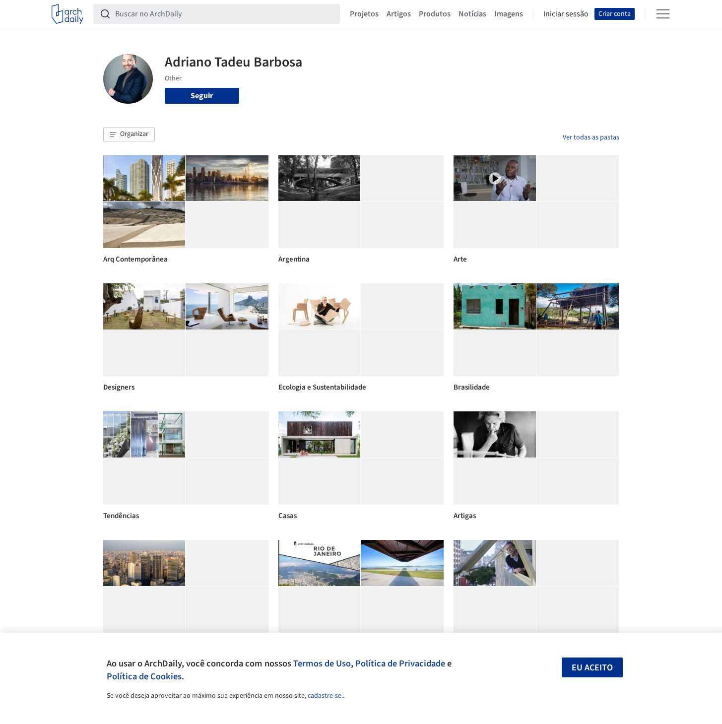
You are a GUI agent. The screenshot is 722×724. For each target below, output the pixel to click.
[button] (129, 134)
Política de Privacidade (400, 663)
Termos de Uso (322, 663)
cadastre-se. (325, 696)
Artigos (399, 13)
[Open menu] (663, 14)
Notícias (472, 13)
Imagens (508, 13)
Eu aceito (592, 667)
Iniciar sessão (566, 13)
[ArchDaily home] (67, 14)
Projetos (364, 13)
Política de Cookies (144, 676)
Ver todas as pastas (591, 137)
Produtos (435, 13)
